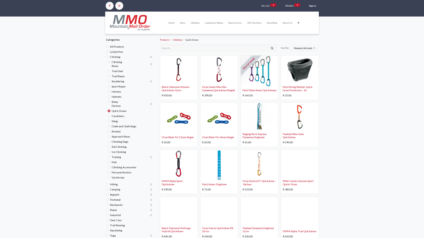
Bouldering (118, 81)
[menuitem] (171, 23)
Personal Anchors (122, 172)
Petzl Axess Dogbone (214, 184)
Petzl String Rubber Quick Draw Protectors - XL (298, 88)
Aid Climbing (119, 146)
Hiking (114, 184)
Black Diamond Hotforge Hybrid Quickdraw (176, 229)
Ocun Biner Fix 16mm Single (218, 137)
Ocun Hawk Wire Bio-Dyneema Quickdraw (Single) (218, 88)
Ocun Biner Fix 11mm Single (177, 137)
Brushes (116, 131)
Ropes (113, 209)
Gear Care (116, 220)
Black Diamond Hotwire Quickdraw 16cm (175, 88)
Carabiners (118, 116)
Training (116, 157)
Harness (116, 91)
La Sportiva (116, 51)
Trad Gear (117, 71)
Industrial (115, 215)
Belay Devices (116, 103)
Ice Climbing (119, 151)
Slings (115, 121)
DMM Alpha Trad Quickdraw (299, 231)
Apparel (114, 194)
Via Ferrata (118, 177)
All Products (117, 46)
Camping (115, 189)
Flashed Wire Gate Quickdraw (293, 135)
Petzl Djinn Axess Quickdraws (259, 90)
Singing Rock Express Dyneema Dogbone (254, 135)
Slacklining (116, 230)
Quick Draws (119, 110)
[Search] (272, 48)
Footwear (115, 199)
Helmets (116, 96)
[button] (298, 23)
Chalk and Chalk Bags (124, 126)
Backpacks (116, 204)
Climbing (115, 56)
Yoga (113, 235)
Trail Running (117, 225)
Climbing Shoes (117, 63)
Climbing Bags (120, 141)
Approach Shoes (121, 136)
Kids (114, 162)
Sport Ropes (119, 86)
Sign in (312, 5)
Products (164, 39)
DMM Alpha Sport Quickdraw (172, 182)
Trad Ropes (118, 76)
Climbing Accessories (124, 167)
